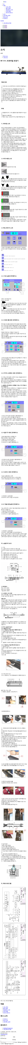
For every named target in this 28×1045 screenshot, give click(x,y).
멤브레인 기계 (9, 9)
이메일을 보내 (4, 1034)
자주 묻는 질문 (6, 15)
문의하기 (5, 18)
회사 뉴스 (5, 56)
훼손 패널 (8, 8)
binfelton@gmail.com (8, 1028)
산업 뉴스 (5, 57)
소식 (4, 14)
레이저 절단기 (9, 12)
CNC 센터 (8, 6)
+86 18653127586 (7, 23)
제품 (4, 5)
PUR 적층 (8, 11)
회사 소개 (5, 16)
